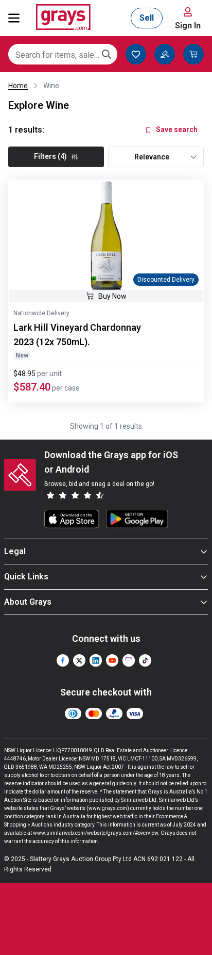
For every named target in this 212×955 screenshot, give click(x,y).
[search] (106, 54)
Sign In (188, 25)
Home (18, 86)
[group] (106, 235)
